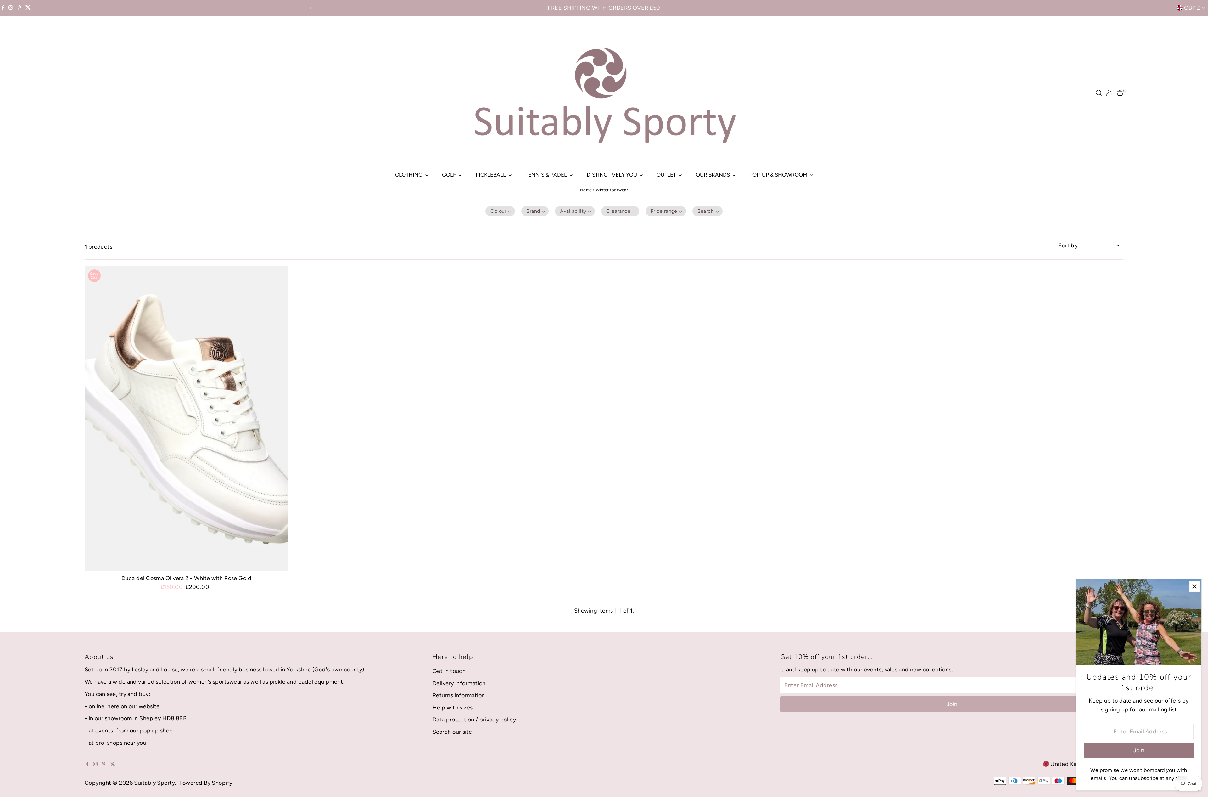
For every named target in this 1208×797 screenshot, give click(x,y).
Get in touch (449, 671)
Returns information (459, 695)
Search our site (452, 731)
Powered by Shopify (205, 782)
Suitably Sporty (154, 782)
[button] (500, 211)
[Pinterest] (19, 7)
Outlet (667, 175)
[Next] (898, 8)
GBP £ (1192, 7)
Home (586, 190)
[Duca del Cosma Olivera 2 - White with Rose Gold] (186, 418)
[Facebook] (3, 7)
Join (952, 704)
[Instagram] (10, 7)
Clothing (409, 175)
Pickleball (491, 175)
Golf (449, 175)
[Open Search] (1099, 93)
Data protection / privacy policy (474, 719)
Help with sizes (453, 707)
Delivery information (459, 683)
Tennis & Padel (546, 175)
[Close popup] (1194, 586)
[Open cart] (1120, 93)
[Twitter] (28, 7)
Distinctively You (612, 175)
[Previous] (310, 8)
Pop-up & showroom (778, 175)
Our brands (713, 175)
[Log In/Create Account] (1109, 93)
